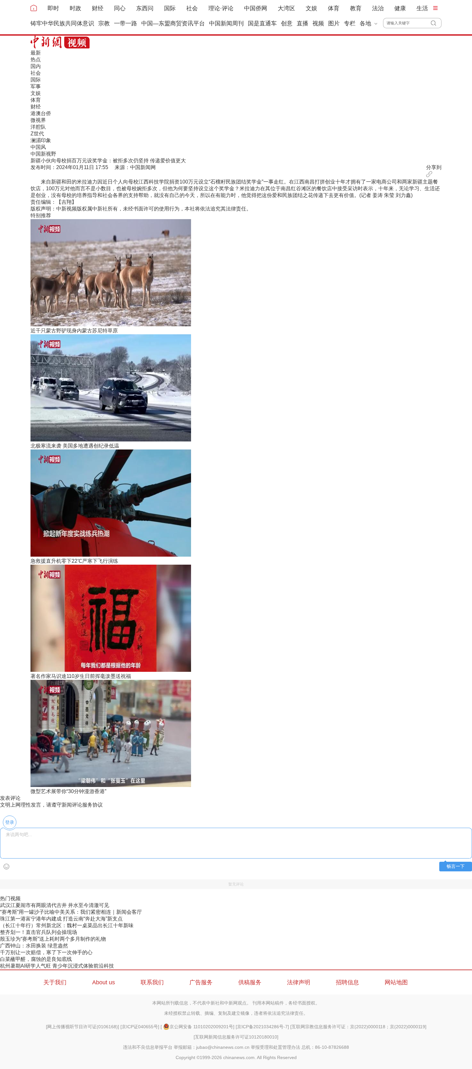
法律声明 (298, 982)
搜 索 (436, 23)
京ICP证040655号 (140, 1026)
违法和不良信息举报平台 (147, 1047)
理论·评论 (220, 8)
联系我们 (152, 982)
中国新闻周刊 (226, 23)
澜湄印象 (41, 140)
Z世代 (37, 133)
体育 (333, 8)
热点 (36, 59)
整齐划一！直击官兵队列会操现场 (38, 932)
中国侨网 (255, 8)
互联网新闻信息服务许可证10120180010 (236, 1036)
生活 (422, 8)
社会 (192, 8)
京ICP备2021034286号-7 (262, 1026)
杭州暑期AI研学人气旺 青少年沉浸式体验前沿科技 (57, 966)
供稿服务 (249, 982)
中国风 (38, 147)
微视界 (38, 120)
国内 (36, 66)
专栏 (349, 23)
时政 (75, 8)
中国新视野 (43, 154)
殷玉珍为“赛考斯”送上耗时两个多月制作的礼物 (53, 939)
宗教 (104, 23)
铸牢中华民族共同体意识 (62, 23)
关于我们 (54, 982)
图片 (334, 23)
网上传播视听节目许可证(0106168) (82, 1026)
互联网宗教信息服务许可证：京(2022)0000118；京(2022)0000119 (358, 1026)
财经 (97, 8)
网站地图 (396, 982)
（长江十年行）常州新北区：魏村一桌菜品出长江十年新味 (67, 925)
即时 (53, 8)
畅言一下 (456, 866)
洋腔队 (38, 127)
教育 (356, 8)
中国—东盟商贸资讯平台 (173, 23)
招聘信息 (347, 982)
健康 (400, 8)
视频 (318, 23)
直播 (302, 23)
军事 (36, 86)
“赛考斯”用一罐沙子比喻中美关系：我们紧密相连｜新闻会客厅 (71, 912)
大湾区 (286, 8)
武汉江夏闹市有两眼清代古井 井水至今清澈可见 (54, 905)
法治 (378, 8)
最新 (36, 53)
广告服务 (201, 982)
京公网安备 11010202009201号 (201, 1026)
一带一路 (125, 23)
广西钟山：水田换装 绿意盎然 (34, 945)
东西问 (144, 8)
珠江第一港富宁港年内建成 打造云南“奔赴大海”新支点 (61, 918)
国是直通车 (262, 23)
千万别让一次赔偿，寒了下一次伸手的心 (46, 952)
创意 (287, 23)
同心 (120, 8)
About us (103, 982)
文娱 (311, 8)
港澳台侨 (41, 113)
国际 (170, 8)
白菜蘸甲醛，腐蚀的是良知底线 (36, 959)
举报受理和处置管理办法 (275, 1047)
